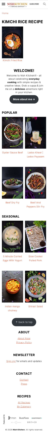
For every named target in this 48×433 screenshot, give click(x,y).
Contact (24, 379)
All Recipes (24, 402)
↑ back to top (24, 322)
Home (5, 13)
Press (24, 384)
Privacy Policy (24, 342)
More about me (22, 99)
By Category (24, 406)
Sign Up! (11, 361)
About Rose (24, 338)
